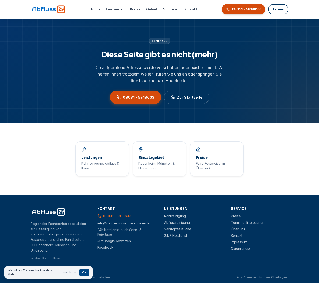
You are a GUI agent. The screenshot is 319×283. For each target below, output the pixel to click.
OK (84, 272)
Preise (135, 9)
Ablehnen (69, 272)
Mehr (11, 274)
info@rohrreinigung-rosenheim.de (123, 223)
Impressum (239, 242)
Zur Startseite (189, 97)
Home (95, 9)
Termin (278, 9)
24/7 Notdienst (175, 236)
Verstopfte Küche (177, 229)
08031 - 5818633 (138, 97)
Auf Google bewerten (114, 241)
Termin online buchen (247, 222)
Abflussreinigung (177, 222)
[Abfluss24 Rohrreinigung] (49, 9)
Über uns (238, 229)
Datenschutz (240, 249)
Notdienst (171, 9)
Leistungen (115, 9)
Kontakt (190, 9)
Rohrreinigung (175, 216)
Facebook (105, 247)
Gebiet (151, 9)
